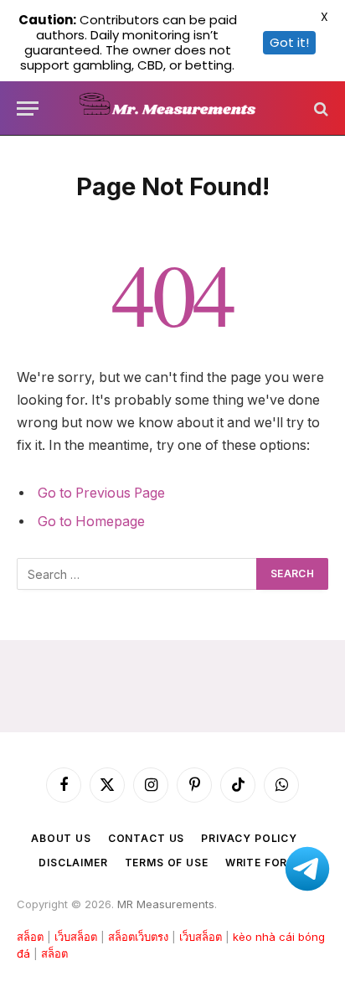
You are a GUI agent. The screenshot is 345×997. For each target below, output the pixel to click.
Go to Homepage (91, 521)
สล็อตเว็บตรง (138, 936)
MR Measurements (165, 904)
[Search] (319, 108)
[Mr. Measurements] (172, 108)
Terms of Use (167, 862)
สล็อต (30, 936)
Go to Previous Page (101, 493)
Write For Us (265, 862)
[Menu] (28, 108)
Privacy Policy (249, 838)
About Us (61, 838)
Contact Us (146, 838)
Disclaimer (73, 862)
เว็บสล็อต (75, 936)
